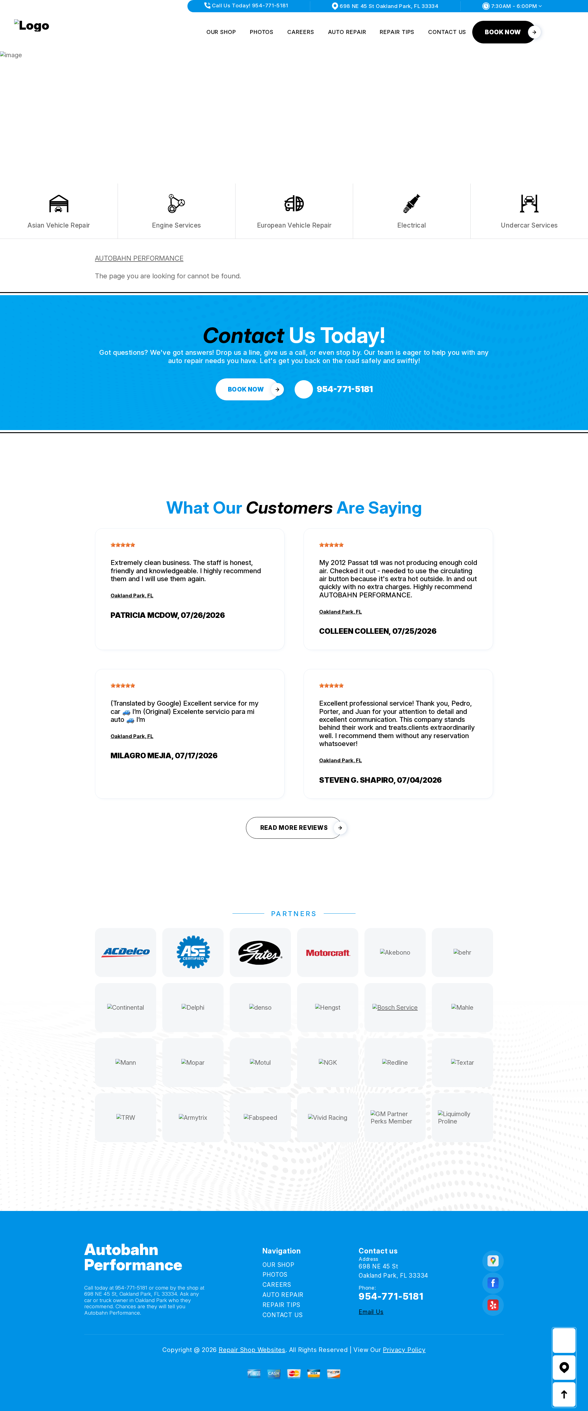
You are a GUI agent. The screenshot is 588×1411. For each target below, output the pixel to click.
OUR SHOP (221, 32)
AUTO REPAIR (347, 32)
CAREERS (300, 32)
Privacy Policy (404, 1349)
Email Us (371, 1312)
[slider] (123, 544)
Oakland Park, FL (132, 595)
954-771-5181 (131, 1288)
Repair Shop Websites (252, 1349)
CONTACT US (447, 32)
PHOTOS (261, 32)
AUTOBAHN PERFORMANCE (139, 258)
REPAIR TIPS (397, 32)
